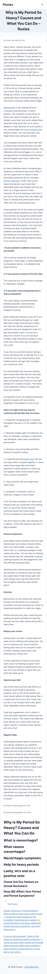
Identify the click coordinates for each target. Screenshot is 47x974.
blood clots (29, 459)
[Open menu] (42, 4)
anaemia (34, 129)
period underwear (12, 181)
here (31, 770)
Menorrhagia (9, 107)
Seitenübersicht (31, 967)
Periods (14, 904)
